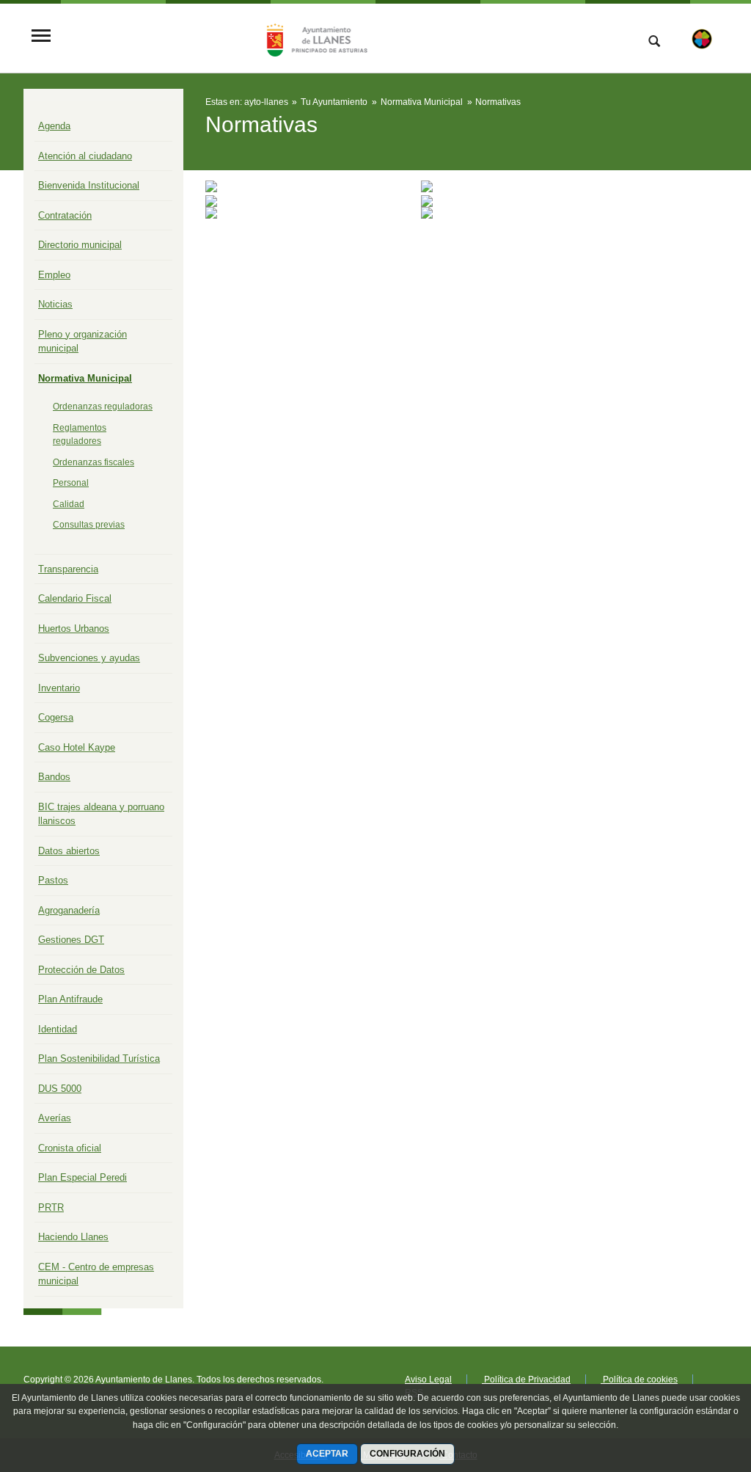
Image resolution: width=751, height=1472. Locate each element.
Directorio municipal (80, 244)
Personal (71, 483)
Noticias (55, 304)
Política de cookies (639, 1379)
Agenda (54, 125)
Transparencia (68, 569)
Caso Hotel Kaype (76, 747)
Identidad (57, 1029)
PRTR (51, 1207)
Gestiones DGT (71, 939)
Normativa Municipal (85, 378)
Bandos (54, 776)
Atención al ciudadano (85, 155)
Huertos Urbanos (73, 628)
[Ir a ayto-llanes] (314, 37)
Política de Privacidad (526, 1379)
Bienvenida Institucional (88, 185)
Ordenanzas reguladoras (103, 406)
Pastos (53, 880)
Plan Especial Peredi (82, 1177)
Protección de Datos (81, 969)
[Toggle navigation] (41, 37)
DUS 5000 (59, 1088)
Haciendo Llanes (73, 1236)
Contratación (65, 215)
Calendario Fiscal (74, 598)
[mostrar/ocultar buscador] (654, 42)
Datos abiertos (69, 850)
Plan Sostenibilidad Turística (99, 1058)
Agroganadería (69, 910)
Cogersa (55, 717)
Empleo (54, 274)
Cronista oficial (69, 1148)
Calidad (68, 504)
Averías (54, 1117)
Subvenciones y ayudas (89, 657)
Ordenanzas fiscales (93, 462)
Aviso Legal (428, 1379)
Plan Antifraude (70, 999)
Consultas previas (89, 525)
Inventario (59, 687)
